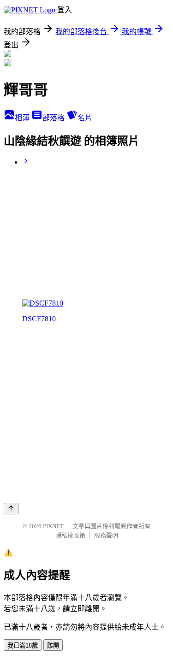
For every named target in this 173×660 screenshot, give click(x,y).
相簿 (23, 118)
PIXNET (53, 526)
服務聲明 (106, 535)
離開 (53, 645)
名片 (85, 118)
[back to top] (11, 508)
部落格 (54, 118)
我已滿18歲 (22, 645)
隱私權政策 (70, 535)
